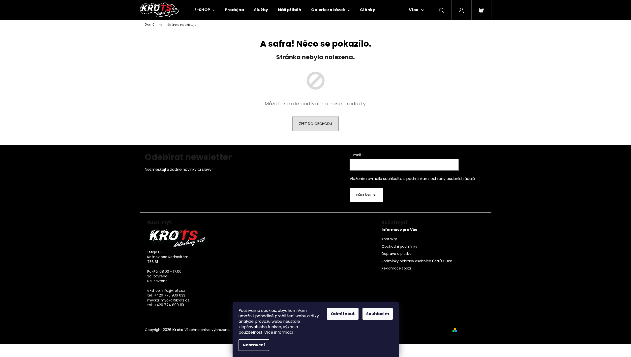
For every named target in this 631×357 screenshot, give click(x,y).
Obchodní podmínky (399, 246)
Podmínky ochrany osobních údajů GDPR (417, 261)
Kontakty (389, 239)
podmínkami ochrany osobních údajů (440, 178)
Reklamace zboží (396, 268)
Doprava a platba (397, 253)
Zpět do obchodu (315, 123)
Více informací (278, 332)
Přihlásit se (366, 195)
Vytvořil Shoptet (472, 329)
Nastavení (254, 345)
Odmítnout (343, 314)
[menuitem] (204, 10)
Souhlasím (377, 314)
